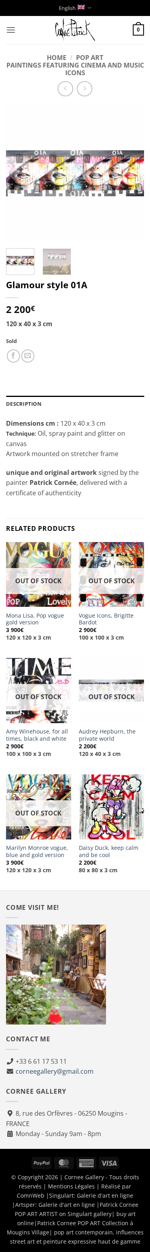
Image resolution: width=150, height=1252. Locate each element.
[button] (11, 30)
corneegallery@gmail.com (55, 1071)
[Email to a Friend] (27, 356)
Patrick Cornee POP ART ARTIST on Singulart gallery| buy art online (76, 1214)
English (67, 8)
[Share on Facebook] (13, 356)
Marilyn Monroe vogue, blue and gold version (37, 851)
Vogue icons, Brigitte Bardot (106, 619)
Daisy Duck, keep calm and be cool (108, 851)
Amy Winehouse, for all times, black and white (37, 735)
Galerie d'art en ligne (105, 1195)
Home (56, 57)
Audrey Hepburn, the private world (107, 735)
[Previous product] (84, 89)
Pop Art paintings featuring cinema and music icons (75, 65)
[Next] (131, 173)
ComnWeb (30, 1195)
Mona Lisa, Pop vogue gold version (35, 619)
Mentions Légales (71, 1186)
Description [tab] (24, 403)
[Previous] (19, 173)
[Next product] (65, 89)
